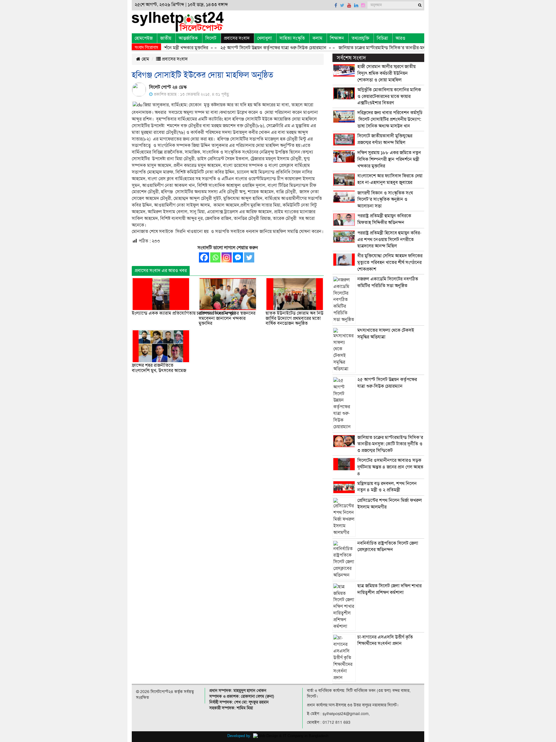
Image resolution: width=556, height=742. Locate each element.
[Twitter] (249, 257)
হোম (144, 59)
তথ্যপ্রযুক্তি (360, 38)
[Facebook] (204, 257)
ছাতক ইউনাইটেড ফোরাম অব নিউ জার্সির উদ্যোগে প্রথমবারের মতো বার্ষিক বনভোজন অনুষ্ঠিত (294, 318)
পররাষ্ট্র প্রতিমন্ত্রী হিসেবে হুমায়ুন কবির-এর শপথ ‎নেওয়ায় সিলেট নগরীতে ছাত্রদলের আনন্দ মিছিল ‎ (389, 239)
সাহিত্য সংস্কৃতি (292, 38)
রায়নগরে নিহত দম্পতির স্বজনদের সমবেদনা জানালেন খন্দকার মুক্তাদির (227, 318)
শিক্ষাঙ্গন (337, 38)
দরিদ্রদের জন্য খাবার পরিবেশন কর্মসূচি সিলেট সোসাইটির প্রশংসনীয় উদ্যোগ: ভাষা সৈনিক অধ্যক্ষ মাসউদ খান (390, 119)
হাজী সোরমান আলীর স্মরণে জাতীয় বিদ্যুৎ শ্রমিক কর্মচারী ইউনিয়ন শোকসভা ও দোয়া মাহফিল (386, 73)
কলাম (317, 38)
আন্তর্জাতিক (188, 38)
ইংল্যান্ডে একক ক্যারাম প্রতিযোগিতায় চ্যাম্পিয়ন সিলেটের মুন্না (184, 313)
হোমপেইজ (144, 38)
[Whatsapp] (215, 257)
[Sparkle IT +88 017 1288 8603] (291, 735)
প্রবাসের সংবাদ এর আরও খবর (161, 271)
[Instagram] (227, 257)
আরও (400, 38)
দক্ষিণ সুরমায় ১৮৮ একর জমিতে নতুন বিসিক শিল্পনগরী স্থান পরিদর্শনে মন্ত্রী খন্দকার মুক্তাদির (389, 159)
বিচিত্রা (382, 38)
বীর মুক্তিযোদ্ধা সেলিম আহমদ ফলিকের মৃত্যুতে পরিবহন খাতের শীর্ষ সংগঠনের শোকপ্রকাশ (390, 262)
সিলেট (210, 38)
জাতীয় (165, 38)
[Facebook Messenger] (238, 257)
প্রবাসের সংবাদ (237, 38)
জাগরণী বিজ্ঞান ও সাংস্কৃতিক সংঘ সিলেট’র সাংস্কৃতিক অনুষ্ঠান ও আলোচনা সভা (385, 199)
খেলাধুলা (264, 38)
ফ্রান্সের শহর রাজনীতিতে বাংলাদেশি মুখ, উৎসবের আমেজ (159, 367)
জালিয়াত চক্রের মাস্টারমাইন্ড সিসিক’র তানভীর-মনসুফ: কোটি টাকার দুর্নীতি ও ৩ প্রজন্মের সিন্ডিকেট (409, 48)
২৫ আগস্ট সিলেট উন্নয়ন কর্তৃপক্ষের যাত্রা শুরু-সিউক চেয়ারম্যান (260, 48)
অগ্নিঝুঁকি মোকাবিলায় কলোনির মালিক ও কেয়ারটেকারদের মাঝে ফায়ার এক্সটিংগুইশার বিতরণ (389, 96)
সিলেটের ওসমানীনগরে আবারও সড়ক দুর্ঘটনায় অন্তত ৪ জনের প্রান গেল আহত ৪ (390, 467)
